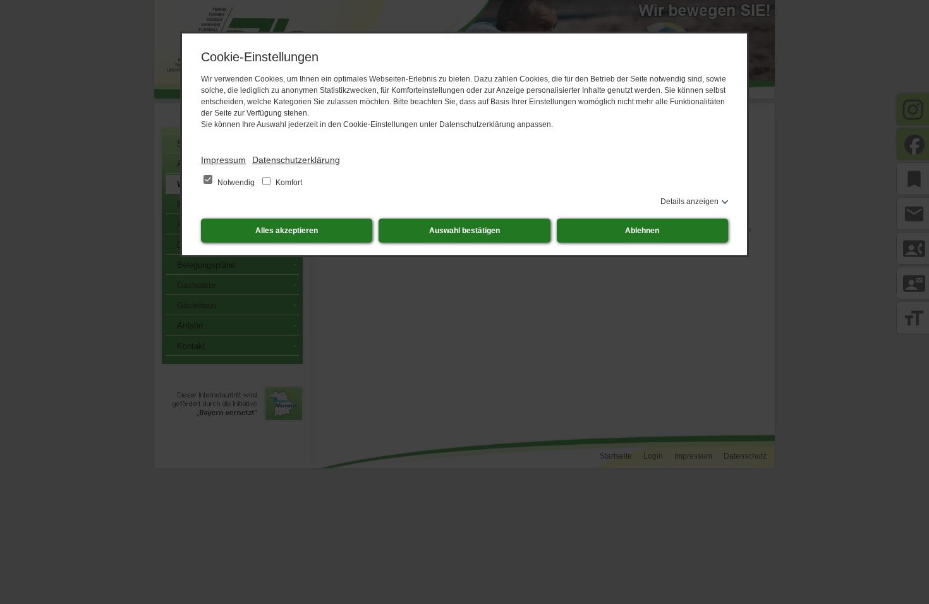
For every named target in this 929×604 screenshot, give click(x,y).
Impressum (223, 160)
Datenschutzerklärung (296, 160)
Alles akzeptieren (286, 230)
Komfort (288, 182)
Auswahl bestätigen (464, 230)
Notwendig (236, 182)
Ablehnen (642, 230)
